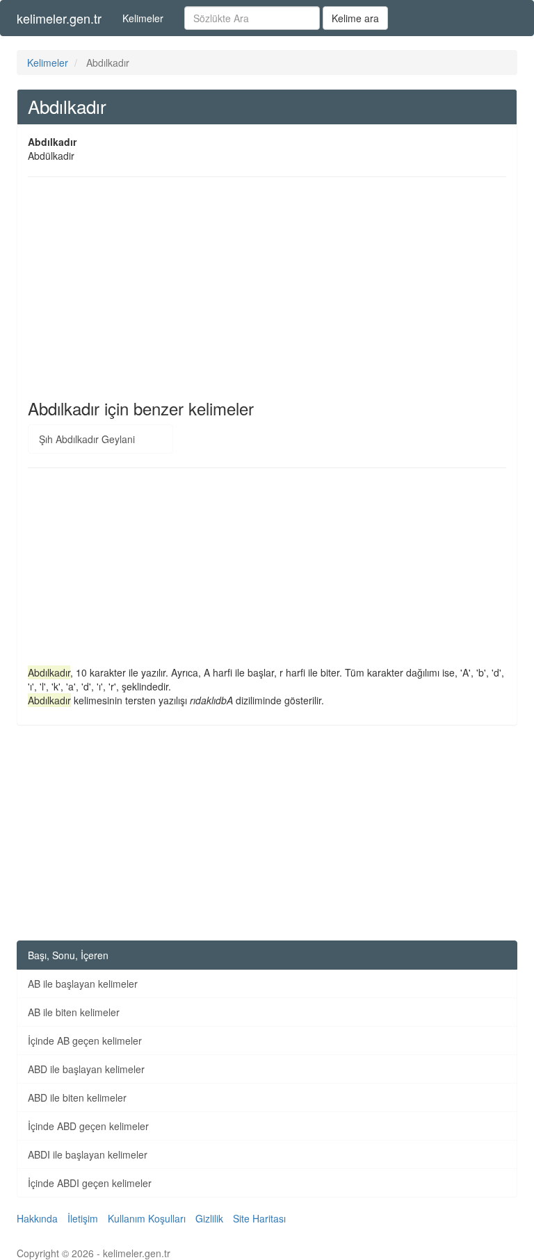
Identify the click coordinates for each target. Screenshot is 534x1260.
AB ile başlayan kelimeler (83, 983)
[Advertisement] (267, 288)
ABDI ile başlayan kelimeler (87, 1154)
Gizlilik (209, 1218)
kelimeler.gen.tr (59, 18)
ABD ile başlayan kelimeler (86, 1069)
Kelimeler (142, 18)
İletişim (82, 1218)
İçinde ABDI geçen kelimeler (90, 1183)
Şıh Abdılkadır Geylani (87, 439)
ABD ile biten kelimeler (77, 1097)
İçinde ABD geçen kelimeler (88, 1126)
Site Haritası (259, 1218)
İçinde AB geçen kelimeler (85, 1040)
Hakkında (37, 1218)
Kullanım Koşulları (147, 1218)
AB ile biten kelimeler (74, 1012)
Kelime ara (355, 18)
